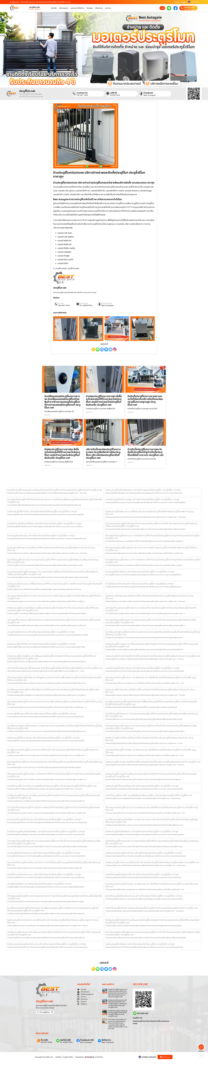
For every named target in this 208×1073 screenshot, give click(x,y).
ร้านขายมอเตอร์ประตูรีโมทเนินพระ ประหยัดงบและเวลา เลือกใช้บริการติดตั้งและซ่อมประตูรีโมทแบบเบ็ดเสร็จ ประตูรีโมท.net (151, 885)
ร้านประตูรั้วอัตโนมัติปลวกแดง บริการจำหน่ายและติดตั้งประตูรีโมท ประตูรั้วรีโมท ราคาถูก (43, 853)
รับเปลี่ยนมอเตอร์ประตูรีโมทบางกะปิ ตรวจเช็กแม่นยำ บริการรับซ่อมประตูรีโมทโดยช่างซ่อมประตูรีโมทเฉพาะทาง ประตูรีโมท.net (52, 751)
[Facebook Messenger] (106, 349)
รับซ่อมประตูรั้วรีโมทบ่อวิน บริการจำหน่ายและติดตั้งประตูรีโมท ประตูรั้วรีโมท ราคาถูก (42, 511)
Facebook (148, 92)
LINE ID (113, 92)
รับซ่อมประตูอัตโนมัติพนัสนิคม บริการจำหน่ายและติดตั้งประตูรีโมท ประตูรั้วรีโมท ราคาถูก (141, 831)
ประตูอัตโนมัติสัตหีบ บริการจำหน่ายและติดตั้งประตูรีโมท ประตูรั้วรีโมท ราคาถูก (39, 884)
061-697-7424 (189, 9)
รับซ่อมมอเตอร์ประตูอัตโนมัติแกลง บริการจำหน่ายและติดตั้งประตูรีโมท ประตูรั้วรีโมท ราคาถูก (143, 853)
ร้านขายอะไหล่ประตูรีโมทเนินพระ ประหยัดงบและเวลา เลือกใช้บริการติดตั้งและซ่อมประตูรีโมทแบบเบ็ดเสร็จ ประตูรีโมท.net (150, 751)
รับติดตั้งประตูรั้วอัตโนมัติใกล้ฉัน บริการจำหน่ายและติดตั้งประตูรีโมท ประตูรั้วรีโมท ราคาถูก (44, 523)
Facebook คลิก (107, 303)
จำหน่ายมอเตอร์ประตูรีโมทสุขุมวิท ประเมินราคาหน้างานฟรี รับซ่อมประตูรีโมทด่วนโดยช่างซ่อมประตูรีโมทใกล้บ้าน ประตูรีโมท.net (151, 549)
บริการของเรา (64, 8)
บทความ (108, 8)
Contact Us (82, 92)
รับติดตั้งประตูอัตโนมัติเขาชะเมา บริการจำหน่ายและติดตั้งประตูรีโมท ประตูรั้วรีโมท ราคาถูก (44, 874)
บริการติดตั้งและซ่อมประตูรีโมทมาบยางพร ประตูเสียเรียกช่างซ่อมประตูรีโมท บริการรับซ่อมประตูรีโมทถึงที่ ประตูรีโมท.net (103, 453)
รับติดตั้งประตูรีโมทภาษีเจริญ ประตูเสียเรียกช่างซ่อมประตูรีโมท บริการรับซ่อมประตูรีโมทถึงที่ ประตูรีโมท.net (52, 786)
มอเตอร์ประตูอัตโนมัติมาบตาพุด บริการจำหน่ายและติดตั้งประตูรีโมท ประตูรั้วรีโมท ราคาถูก (142, 499)
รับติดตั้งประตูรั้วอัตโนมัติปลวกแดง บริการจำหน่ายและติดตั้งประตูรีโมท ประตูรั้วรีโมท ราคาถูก (143, 896)
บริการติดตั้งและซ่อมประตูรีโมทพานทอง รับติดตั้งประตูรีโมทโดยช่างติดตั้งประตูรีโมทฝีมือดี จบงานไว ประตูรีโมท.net (54, 668)
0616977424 (115, 95)
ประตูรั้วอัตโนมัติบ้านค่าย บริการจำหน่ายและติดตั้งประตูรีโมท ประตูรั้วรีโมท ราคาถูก (139, 583)
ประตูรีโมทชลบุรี (60, 268)
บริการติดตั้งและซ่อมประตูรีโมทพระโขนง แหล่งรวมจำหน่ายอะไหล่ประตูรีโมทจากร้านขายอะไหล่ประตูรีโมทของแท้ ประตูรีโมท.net (150, 609)
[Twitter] (110, 349)
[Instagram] (114, 349)
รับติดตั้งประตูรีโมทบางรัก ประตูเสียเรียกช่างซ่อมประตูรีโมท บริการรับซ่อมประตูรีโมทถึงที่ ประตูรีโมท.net (148, 795)
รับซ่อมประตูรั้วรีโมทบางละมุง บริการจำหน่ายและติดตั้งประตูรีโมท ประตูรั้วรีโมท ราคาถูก (43, 737)
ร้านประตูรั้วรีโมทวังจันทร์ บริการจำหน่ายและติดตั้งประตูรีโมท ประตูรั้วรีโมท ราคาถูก (139, 571)
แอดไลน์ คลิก (84, 303)
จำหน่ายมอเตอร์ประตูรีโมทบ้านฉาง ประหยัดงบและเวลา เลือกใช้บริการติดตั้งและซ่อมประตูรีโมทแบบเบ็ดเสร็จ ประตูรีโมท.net (151, 809)
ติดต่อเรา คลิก (189, 7)
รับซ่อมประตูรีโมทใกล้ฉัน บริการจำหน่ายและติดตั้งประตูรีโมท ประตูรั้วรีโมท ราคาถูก (41, 644)
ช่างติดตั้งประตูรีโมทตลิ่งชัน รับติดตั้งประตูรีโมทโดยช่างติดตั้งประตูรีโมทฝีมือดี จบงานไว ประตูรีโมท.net (118, 1013)
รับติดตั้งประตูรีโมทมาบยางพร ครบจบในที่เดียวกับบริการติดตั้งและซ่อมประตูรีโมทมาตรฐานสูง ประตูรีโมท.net (145, 400)
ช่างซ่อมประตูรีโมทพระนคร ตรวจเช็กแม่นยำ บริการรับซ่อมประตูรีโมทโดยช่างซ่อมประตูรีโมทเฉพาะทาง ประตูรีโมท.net (149, 513)
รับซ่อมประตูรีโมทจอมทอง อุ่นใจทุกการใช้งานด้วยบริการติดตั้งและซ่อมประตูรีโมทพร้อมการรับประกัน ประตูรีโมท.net (149, 597)
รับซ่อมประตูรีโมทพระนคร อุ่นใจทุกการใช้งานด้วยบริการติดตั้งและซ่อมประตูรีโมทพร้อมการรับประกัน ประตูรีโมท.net (51, 549)
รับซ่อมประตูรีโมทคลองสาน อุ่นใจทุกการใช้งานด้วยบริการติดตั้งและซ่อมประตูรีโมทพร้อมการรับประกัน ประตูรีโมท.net (149, 691)
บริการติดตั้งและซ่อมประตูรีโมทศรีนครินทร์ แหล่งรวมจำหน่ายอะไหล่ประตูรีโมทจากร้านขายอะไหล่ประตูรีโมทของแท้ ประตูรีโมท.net (54, 621)
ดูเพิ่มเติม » (47, 415)
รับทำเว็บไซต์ (99, 1057)
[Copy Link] (93, 349)
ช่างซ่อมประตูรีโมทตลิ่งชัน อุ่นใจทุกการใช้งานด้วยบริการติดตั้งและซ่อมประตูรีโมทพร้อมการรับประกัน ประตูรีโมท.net (149, 739)
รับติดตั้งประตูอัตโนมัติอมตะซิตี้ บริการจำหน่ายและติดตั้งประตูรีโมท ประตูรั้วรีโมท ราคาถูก (142, 874)
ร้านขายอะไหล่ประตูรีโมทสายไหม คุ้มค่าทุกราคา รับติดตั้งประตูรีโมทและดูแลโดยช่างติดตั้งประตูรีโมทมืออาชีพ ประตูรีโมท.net (54, 864)
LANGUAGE (194, 2)
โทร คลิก (61, 303)
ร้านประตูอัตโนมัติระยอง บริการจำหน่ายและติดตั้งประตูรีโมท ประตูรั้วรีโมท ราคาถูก (41, 535)
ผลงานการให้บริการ (77, 8)
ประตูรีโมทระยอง (73, 268)
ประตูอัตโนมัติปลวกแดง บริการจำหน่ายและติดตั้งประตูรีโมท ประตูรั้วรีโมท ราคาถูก (41, 632)
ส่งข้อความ (106, 1039)
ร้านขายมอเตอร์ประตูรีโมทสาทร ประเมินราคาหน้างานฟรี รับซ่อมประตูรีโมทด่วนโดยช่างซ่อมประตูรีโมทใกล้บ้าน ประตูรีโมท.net (54, 703)
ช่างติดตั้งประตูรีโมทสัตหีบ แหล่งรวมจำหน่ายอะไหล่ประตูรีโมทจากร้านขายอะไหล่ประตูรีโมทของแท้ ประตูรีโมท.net (151, 908)
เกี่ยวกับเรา (99, 8)
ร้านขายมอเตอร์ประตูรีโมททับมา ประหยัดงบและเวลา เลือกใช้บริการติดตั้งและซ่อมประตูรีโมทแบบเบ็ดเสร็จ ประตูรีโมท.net (150, 679)
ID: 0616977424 (86, 305)
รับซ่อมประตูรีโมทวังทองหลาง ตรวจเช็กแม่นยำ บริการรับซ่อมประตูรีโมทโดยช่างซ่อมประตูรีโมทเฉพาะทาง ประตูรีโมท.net (52, 921)
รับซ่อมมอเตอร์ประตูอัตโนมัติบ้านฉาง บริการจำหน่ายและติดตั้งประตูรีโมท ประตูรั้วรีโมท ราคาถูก (46, 944)
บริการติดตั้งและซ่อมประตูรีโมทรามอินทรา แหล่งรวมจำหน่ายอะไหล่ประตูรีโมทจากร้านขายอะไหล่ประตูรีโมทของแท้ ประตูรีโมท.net (53, 809)
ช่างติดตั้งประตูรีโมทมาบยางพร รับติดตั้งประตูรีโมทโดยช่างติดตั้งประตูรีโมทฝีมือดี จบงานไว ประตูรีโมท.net (145, 452)
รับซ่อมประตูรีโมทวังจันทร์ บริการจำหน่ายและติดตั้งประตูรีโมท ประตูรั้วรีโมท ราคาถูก (140, 944)
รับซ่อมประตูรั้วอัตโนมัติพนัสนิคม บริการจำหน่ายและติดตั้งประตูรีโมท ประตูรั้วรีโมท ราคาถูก (143, 490)
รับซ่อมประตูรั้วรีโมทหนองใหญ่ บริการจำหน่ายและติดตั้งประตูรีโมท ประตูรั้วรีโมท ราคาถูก (142, 786)
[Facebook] (102, 349)
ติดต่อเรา (176, 2)
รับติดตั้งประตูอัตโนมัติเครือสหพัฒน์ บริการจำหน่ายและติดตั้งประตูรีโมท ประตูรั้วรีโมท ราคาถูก (46, 831)
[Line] (98, 349)
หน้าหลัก (54, 8)
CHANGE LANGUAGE (149, 1057)
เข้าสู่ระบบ (184, 2)
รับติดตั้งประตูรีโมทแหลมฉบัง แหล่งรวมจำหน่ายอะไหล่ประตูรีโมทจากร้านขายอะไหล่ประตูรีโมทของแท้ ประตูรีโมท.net (54, 490)
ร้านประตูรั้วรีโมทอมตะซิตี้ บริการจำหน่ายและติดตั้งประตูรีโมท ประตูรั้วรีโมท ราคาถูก (41, 713)
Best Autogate (150, 95)
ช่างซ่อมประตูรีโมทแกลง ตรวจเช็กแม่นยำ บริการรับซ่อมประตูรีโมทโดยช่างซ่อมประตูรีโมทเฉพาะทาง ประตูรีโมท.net (152, 862)
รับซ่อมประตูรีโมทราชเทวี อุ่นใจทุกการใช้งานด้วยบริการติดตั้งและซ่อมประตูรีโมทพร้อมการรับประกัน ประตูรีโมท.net (152, 656)
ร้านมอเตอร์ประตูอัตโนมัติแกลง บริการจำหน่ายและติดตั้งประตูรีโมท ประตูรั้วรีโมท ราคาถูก (44, 819)
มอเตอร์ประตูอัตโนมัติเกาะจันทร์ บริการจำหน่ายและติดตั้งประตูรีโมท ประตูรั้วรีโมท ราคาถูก (142, 668)
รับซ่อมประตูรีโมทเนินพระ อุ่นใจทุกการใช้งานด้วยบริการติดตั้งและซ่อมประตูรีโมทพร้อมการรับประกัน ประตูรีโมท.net (152, 762)
